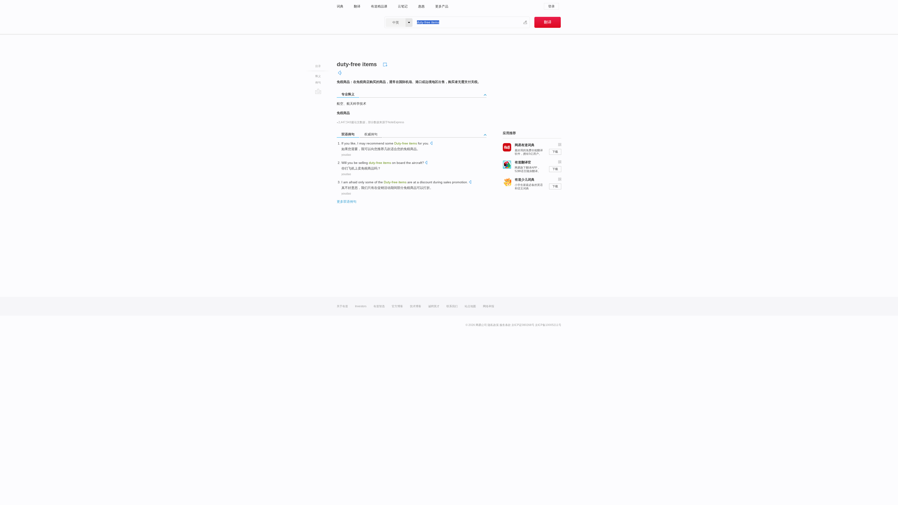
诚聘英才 (433, 306)
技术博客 (415, 306)
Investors (360, 306)
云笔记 (403, 6)
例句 (318, 82)
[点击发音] (431, 143)
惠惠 (421, 6)
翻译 (357, 6)
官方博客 (397, 306)
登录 (551, 6)
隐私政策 (493, 325)
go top (318, 91)
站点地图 (470, 306)
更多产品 (441, 6)
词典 (340, 6)
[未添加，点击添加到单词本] (386, 64)
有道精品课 (379, 6)
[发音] (340, 73)
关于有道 (342, 306)
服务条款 (505, 325)
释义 (318, 76)
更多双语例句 (346, 201)
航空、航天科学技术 (351, 103)
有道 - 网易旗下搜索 (356, 22)
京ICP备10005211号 (548, 325)
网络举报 (488, 306)
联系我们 (452, 306)
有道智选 (379, 306)
